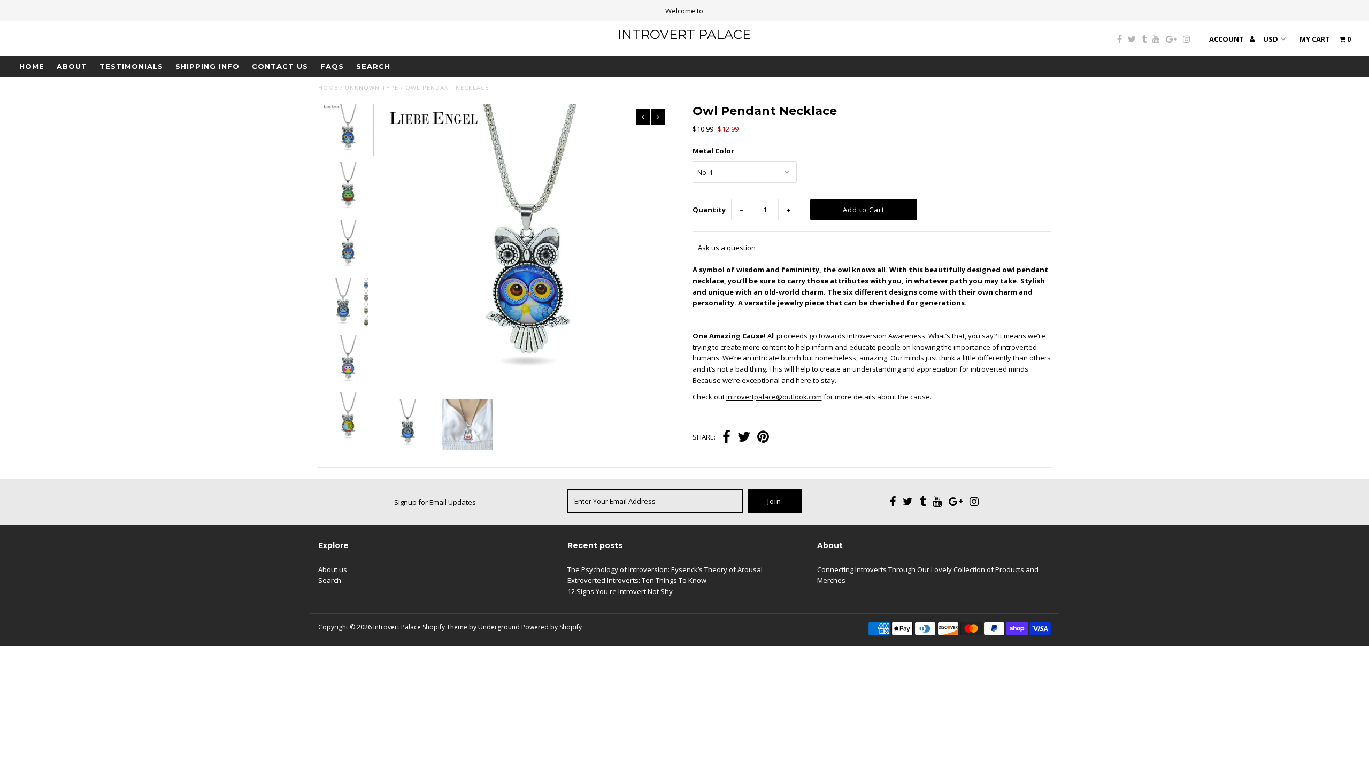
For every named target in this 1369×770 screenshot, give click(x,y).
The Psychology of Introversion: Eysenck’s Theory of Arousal (665, 569)
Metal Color (713, 151)
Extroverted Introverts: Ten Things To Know (636, 580)
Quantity (709, 209)
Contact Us (280, 66)
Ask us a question (727, 247)
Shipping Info (207, 66)
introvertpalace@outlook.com (774, 397)
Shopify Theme (444, 627)
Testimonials (131, 66)
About (72, 66)
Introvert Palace (684, 34)
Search (373, 66)
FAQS (332, 66)
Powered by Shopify (551, 627)
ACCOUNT (1227, 39)
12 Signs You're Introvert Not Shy (620, 591)
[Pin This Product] (763, 438)
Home (31, 66)
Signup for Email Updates (435, 502)
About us (332, 569)
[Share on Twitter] (743, 438)
